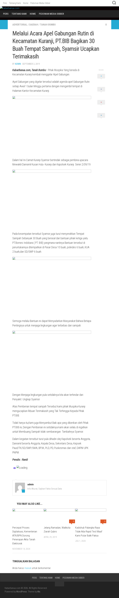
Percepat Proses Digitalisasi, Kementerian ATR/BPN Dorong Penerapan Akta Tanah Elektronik (24, 535)
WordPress (21, 591)
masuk (27, 568)
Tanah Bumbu (48, 24)
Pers (5, 3)
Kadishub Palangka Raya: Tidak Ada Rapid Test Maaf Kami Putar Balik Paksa (88, 531)
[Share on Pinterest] (101, 105)
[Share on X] (101, 79)
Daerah (33, 24)
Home (25, 3)
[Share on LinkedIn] (101, 119)
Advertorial (19, 24)
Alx (38, 591)
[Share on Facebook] (101, 92)
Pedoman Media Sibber (40, 3)
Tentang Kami (15, 3)
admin (18, 64)
